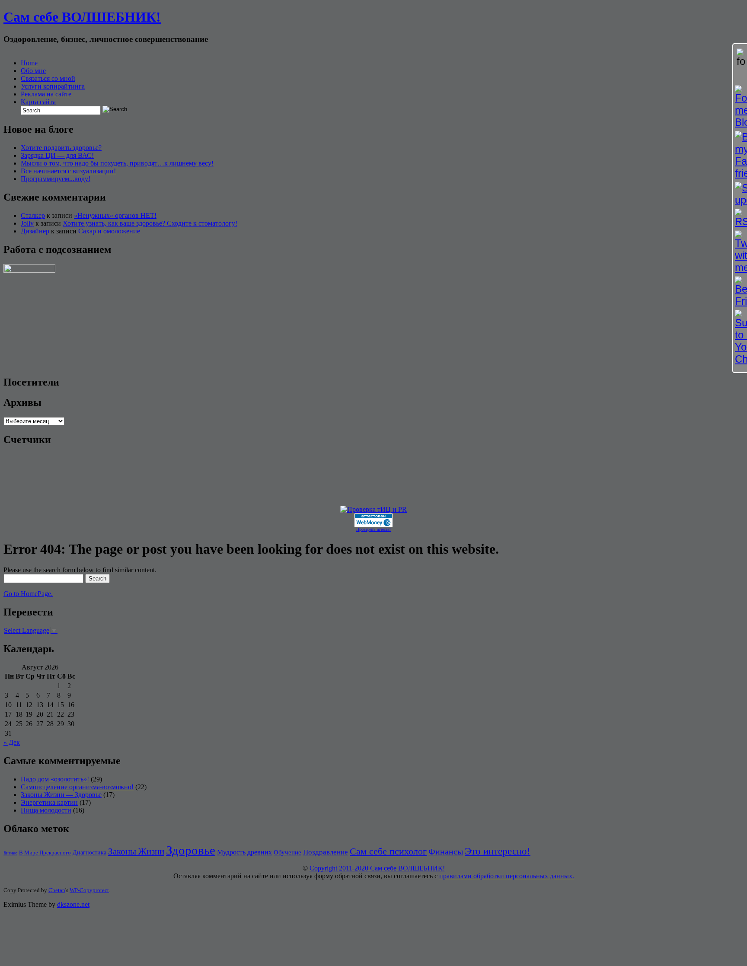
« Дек (11, 742)
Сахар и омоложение (109, 231)
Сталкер (33, 215)
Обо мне (33, 70)
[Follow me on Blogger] (740, 106)
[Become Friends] (740, 291)
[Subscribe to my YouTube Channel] (740, 337)
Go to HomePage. (28, 593)
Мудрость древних (244, 852)
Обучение (287, 852)
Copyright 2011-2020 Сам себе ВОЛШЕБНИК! (377, 868)
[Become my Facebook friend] (740, 155)
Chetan (56, 890)
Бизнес (10, 853)
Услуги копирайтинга (53, 86)
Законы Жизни (136, 851)
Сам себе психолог (388, 851)
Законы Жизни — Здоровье (61, 794)
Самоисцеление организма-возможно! (77, 787)
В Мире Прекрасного (45, 852)
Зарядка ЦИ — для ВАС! (57, 155)
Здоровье (190, 850)
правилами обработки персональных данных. (506, 876)
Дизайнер (35, 231)
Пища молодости (46, 810)
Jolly (27, 223)
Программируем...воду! (55, 178)
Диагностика (89, 852)
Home (29, 63)
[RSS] (740, 218)
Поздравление (325, 852)
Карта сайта (38, 101)
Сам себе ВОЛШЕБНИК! (82, 17)
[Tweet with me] (740, 252)
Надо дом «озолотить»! (55, 779)
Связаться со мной (48, 78)
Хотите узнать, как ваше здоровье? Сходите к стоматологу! (150, 223)
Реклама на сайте (46, 94)
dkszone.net (73, 904)
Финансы (445, 851)
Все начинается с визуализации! (68, 171)
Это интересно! (497, 851)
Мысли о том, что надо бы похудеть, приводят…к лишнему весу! (117, 163)
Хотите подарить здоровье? (61, 147)
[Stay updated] (740, 194)
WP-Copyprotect (89, 890)
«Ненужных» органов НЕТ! (115, 215)
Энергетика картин (49, 802)
